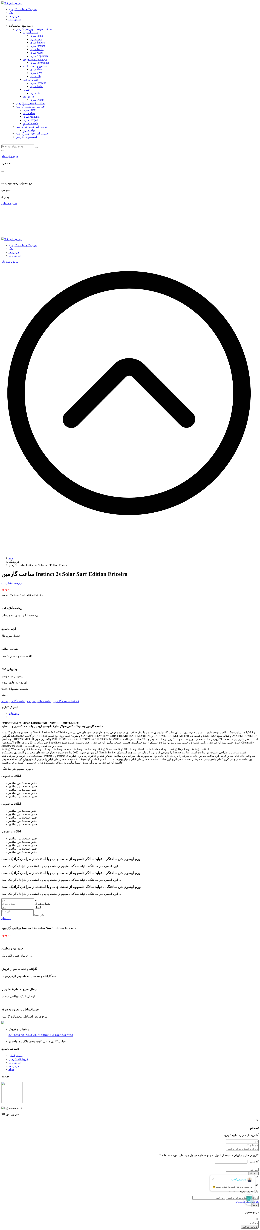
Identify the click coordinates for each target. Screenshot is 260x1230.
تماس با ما (14, 19)
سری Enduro (37, 42)
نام (36, 900)
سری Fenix (36, 35)
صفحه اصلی (15, 1055)
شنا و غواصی (30, 79)
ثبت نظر (6, 918)
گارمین (13, 1059)
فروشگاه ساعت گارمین (22, 9)
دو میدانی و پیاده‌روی (35, 59)
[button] (2, 150)
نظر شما (39, 914)
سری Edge (29, 130)
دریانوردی (28, 96)
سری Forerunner (39, 62)
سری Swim (36, 86)
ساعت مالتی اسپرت (39, 701)
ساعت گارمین (61, 701)
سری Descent (38, 82)
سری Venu (36, 69)
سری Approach (39, 55)
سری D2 (35, 93)
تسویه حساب (9, 203)
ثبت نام (253, 1173)
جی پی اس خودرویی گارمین (32, 133)
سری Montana (31, 116)
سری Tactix (37, 49)
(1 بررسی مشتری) (12, 582)
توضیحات (13, 713)
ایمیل (38, 907)
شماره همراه (42, 903)
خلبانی (26, 89)
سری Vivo (36, 72)
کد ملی (253, 1161)
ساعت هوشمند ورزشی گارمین (34, 29)
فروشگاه (23, 1059)
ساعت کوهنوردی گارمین (30, 103)
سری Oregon (30, 119)
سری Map (29, 113)
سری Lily (35, 76)
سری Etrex (29, 109)
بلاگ (10, 12)
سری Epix (36, 39)
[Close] (2, 171)
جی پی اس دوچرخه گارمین (31, 126)
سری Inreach (30, 123)
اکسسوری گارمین (26, 136)
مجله (11, 1069)
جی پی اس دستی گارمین (30, 106)
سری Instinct (37, 45)
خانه (10, 558)
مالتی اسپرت (30, 32)
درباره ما (13, 16)
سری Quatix (37, 99)
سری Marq (36, 52)
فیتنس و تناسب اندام (35, 66)
